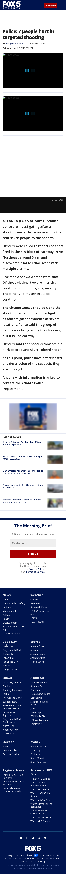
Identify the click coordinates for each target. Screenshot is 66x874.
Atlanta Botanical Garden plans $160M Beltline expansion (22, 443)
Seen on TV (36, 686)
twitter (33, 838)
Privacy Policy (36, 569)
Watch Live (51, 5)
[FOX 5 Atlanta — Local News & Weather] (12, 5)
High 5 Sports (37, 661)
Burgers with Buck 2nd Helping (12, 720)
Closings (34, 599)
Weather (36, 595)
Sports (35, 642)
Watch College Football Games (38, 784)
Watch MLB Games (40, 789)
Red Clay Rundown (12, 690)
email (45, 838)
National (7, 607)
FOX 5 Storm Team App (40, 612)
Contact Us (36, 697)
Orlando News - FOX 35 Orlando (13, 783)
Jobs (32, 708)
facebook (26, 838)
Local (5, 599)
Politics (6, 614)
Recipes (7, 665)
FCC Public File (37, 716)
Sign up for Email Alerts (39, 703)
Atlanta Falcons (38, 650)
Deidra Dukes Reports (10, 714)
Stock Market (37, 758)
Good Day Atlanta (10, 643)
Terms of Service (35, 571)
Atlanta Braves (38, 646)
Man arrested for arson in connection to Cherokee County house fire (23, 472)
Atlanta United (37, 657)
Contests (35, 690)
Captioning (35, 723)
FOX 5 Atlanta (32, 43)
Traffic (33, 617)
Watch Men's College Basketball (41, 805)
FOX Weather (37, 621)
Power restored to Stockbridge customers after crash (24, 486)
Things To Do (10, 669)
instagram (39, 838)
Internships (36, 712)
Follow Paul (9, 657)
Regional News (13, 770)
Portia (6, 693)
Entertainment (10, 622)
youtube (20, 838)
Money (35, 742)
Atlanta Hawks (37, 653)
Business (35, 754)
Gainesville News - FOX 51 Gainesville (12, 790)
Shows (7, 678)
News (42, 43)
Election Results (11, 754)
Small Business (38, 761)
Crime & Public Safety (14, 603)
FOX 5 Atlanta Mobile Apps (14, 628)
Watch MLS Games (40, 821)
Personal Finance (39, 746)
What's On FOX (10, 729)
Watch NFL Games (40, 778)
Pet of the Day (10, 661)
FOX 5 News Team (40, 693)
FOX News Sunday (12, 633)
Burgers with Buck (12, 650)
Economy (35, 750)
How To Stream (38, 682)
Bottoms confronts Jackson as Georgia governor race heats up (22, 501)
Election (8, 742)
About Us (37, 678)
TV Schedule (9, 733)
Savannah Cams (38, 607)
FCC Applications (39, 720)
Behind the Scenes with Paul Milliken (12, 707)
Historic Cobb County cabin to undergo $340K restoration (22, 457)
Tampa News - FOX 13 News (13, 776)
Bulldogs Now (10, 701)
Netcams (35, 603)
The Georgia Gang (12, 697)
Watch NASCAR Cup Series (40, 795)
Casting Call (9, 653)
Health (6, 618)
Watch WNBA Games (41, 817)
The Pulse (8, 686)
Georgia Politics (11, 750)
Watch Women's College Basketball (40, 812)
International (9, 611)
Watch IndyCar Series (41, 799)
